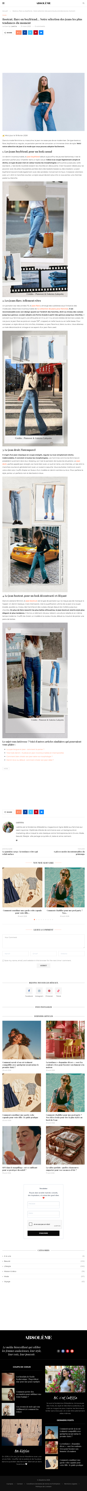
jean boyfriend (33, 157)
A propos (10, 1484)
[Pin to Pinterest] (35, 32)
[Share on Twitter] (30, 32)
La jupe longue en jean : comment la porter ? (25, 749)
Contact (20, 1484)
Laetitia (14, 26)
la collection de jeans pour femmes (52, 309)
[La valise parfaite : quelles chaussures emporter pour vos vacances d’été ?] (65, 1145)
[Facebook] (63, 1351)
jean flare (36, 306)
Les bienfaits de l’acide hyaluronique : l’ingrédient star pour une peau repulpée (28, 1379)
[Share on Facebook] (25, 32)
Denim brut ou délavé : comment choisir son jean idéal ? (30, 760)
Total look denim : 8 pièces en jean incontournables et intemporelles (35, 753)
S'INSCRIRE (43, 1233)
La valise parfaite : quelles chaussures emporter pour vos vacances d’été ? (62, 1168)
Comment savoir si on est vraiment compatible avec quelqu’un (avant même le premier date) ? (20, 1065)
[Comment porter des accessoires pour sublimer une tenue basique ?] (8, 1394)
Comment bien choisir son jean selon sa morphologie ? (29, 756)
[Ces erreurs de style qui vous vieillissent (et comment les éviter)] (8, 1409)
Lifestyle (44, 1266)
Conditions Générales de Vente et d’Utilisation (43, 1484)
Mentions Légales (70, 1484)
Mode (6, 768)
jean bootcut (31, 601)
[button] (5, 894)
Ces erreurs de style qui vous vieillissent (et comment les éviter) (28, 1409)
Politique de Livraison (44, 1486)
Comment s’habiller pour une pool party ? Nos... (65, 911)
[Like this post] (19, 32)
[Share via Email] (41, 32)
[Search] (83, 3)
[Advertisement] (43, 53)
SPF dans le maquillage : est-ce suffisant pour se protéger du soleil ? (19, 1168)
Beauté (44, 1261)
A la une (44, 1256)
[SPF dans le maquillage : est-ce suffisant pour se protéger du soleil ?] (21, 1145)
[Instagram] (58, 1351)
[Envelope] (72, 1351)
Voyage (44, 1281)
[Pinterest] (67, 1351)
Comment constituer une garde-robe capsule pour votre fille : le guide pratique (20, 1116)
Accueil (5, 11)
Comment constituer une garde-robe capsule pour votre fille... (22, 911)
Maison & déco (44, 1271)
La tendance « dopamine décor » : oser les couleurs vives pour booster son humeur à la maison (65, 1065)
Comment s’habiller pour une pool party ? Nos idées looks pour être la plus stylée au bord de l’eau (64, 1117)
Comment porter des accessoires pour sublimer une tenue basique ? (28, 1394)
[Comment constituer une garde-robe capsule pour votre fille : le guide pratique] (22, 887)
